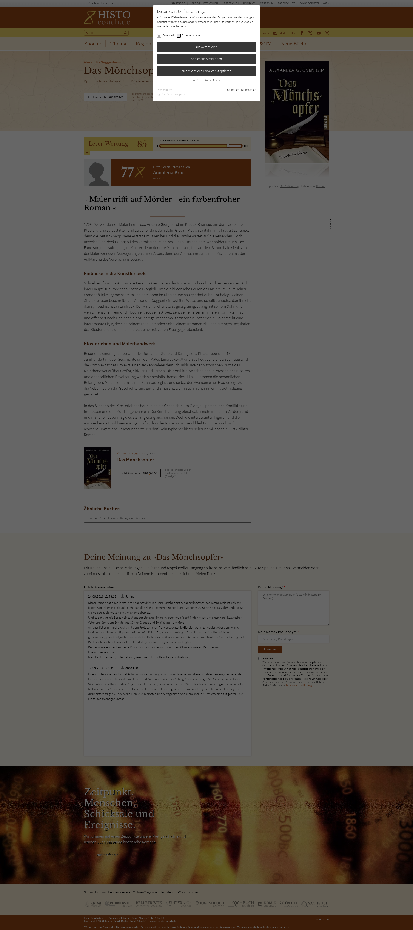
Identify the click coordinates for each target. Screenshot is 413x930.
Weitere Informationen (206, 80)
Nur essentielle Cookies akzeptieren (206, 71)
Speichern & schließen (206, 59)
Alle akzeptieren (206, 47)
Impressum (232, 90)
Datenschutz (248, 90)
